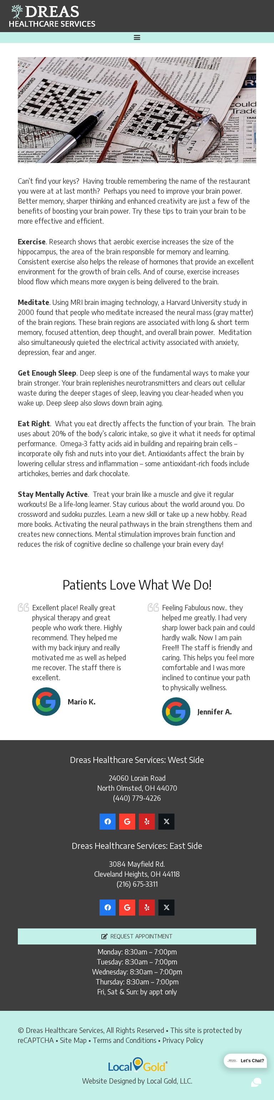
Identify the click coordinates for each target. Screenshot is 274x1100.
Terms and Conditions (124, 1039)
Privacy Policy (182, 1039)
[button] (137, 37)
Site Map (73, 1039)
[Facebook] (108, 822)
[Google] (127, 822)
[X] (166, 822)
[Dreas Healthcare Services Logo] (52, 16)
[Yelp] (147, 822)
